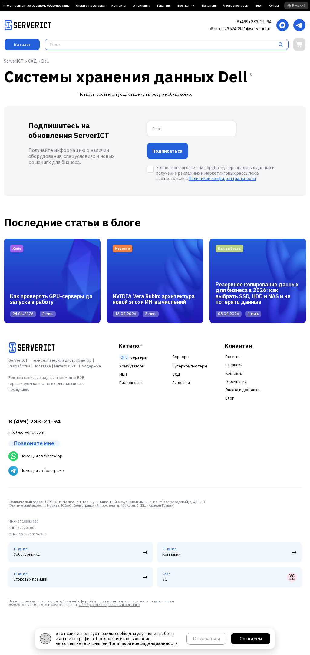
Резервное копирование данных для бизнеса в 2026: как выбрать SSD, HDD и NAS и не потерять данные (257, 293)
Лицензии (181, 382)
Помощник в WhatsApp (41, 456)
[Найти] (282, 44)
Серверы (180, 356)
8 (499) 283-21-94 (254, 22)
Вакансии (209, 6)
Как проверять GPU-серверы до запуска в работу (51, 299)
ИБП (123, 374)
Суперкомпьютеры (189, 366)
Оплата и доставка (90, 6)
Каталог (22, 44)
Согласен (250, 639)
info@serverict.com (26, 432)
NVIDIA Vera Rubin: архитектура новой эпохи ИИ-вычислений (154, 299)
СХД (176, 374)
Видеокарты (130, 382)
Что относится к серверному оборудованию (36, 6)
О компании (141, 6)
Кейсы (274, 6)
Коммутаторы (132, 366)
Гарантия (164, 6)
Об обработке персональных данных (109, 605)
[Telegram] (299, 25)
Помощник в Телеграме (42, 470)
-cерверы (133, 357)
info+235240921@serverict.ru (243, 28)
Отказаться (206, 639)
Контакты (118, 6)
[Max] (282, 25)
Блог (258, 6)
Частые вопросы (236, 6)
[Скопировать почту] (211, 28)
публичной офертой (76, 601)
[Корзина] (299, 44)
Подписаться (167, 151)
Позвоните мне (34, 443)
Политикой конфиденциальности (222, 178)
